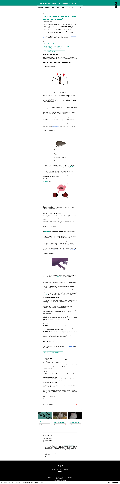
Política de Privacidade (39, 482)
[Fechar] (118, 482)
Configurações (110, 482)
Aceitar (116, 482)
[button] (118, 226)
